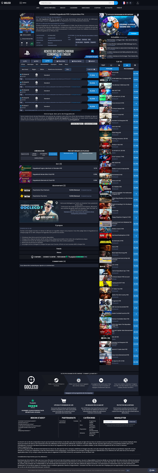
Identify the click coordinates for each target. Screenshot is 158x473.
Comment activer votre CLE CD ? (27, 427)
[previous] (21, 32)
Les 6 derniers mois (43, 154)
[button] (138, 3)
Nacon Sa (50, 42)
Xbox (81, 425)
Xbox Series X (90, 35)
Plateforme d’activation (55, 69)
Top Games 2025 (94, 432)
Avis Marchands (93, 430)
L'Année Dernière (34, 154)
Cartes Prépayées (92, 425)
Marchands (62, 422)
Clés (67, 69)
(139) (85, 257)
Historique (30, 64)
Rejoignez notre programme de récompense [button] (79, 393)
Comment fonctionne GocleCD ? (27, 421)
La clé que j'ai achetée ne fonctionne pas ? (29, 426)
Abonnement (44, 64)
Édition (42, 69)
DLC (37, 64)
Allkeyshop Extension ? (24, 430)
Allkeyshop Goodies (92, 434)
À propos (53, 64)
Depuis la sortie (25, 154)
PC (76, 35)
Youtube (75, 421)
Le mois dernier (53, 154)
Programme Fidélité (92, 421)
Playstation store (52, 45)
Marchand (25, 69)
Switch (96, 35)
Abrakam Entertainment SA (55, 40)
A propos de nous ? (23, 422)
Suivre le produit (39, 158)
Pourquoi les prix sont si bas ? (26, 424)
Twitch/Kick (62, 421)
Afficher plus (123, 37)
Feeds (60, 64)
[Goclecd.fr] (6, 3)
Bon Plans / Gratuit (92, 428)
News (66, 64)
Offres (23, 64)
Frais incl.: (90, 69)
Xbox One (84, 35)
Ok (128, 470)
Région (34, 69)
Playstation (83, 429)
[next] (32, 32)
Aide (152, 470)
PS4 (78, 35)
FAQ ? (19, 429)
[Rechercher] (116, 3)
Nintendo (82, 433)
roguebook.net (51, 38)
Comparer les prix (75, 79)
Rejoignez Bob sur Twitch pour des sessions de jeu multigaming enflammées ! (79, 212)
